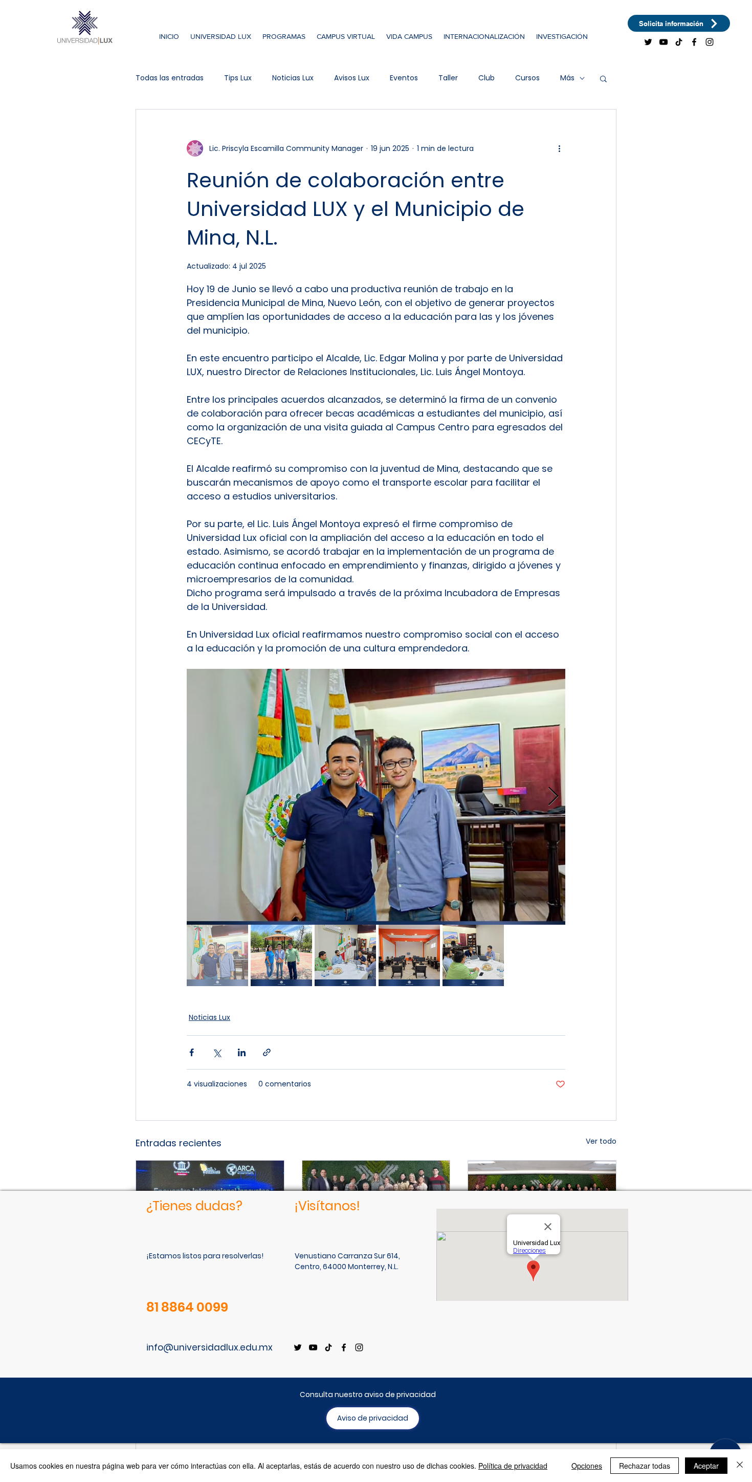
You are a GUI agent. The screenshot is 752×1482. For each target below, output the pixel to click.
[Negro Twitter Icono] (648, 42)
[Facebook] (694, 42)
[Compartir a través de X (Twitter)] (217, 1052)
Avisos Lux (351, 78)
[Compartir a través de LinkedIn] (242, 1052)
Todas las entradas (170, 78)
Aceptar (706, 1466)
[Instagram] (709, 42)
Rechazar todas (644, 1466)
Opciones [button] (586, 1466)
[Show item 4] (409, 955)
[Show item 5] (473, 955)
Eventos (404, 78)
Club (486, 78)
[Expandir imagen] (376, 797)
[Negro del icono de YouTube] (663, 42)
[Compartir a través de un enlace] (267, 1052)
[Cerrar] (740, 1465)
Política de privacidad (512, 1466)
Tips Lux (238, 78)
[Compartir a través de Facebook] (191, 1052)
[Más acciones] (559, 148)
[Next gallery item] (553, 797)
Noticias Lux (293, 78)
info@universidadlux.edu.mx (209, 1347)
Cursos (527, 78)
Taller (448, 78)
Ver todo (601, 1141)
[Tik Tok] (679, 42)
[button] (221, 36)
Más (567, 78)
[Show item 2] (281, 955)
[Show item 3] (345, 955)
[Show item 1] (217, 955)
